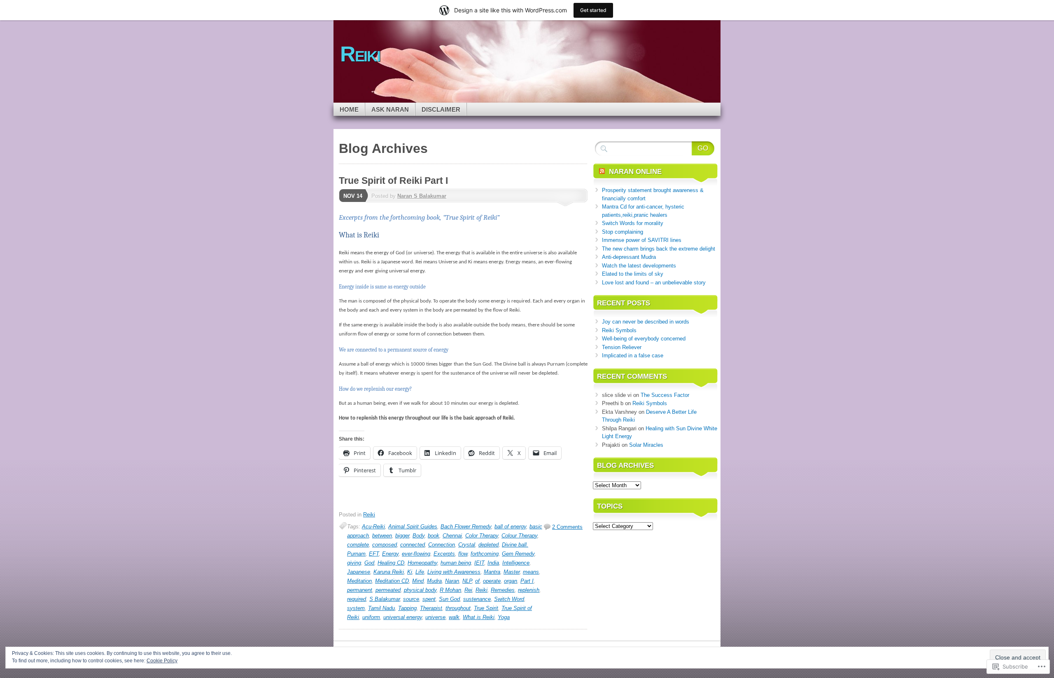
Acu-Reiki (373, 526)
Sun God (449, 599)
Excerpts (444, 554)
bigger (402, 536)
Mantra (492, 572)
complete (358, 545)
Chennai (452, 536)
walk (454, 617)
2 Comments (567, 527)
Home (349, 109)
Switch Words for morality (632, 223)
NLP (467, 581)
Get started (593, 10)
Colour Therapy (519, 536)
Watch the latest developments (639, 266)
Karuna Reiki (388, 572)
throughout (458, 608)
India (493, 563)
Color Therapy (481, 536)
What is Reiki (478, 617)
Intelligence (515, 563)
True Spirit (486, 608)
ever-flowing (416, 554)
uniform (371, 617)
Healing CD (391, 563)
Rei (468, 590)
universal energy (402, 617)
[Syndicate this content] (602, 172)
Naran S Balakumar (421, 196)
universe (435, 617)
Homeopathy (422, 563)
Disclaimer (441, 109)
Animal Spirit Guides (412, 526)
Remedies (503, 590)
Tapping (407, 608)
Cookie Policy (162, 661)
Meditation (359, 581)
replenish (528, 590)
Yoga (504, 617)
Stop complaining (622, 232)
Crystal (466, 545)
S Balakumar (384, 599)
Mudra (434, 581)
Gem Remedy (518, 554)
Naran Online (635, 172)
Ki (409, 572)
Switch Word (509, 599)
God (369, 563)
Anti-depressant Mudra (629, 257)
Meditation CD (392, 581)
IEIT (479, 563)
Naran (452, 581)
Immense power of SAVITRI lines (641, 240)
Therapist (431, 608)
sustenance (477, 599)
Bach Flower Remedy (466, 526)
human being (456, 563)
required (356, 599)
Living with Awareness (453, 572)
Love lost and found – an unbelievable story (654, 282)
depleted (488, 545)
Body (418, 536)
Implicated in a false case (632, 355)
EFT (374, 554)
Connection (441, 545)
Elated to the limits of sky (632, 274)
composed (384, 545)
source (411, 599)
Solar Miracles (646, 445)
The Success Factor (665, 395)
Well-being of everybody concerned (644, 338)
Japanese (358, 572)
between (382, 536)
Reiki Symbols (619, 330)
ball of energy (510, 526)
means (531, 572)
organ (510, 581)
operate (492, 581)
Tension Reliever (621, 347)
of (477, 581)
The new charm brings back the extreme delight (658, 249)
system (356, 608)
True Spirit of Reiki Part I (393, 180)
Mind (418, 581)
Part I (527, 581)
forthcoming (485, 554)
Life (419, 572)
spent (429, 599)
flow (462, 554)
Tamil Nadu (381, 608)
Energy (390, 554)
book (433, 536)
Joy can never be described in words (645, 322)
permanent (359, 590)
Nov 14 (352, 196)
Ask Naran (390, 109)
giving (354, 563)
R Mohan (450, 590)
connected (412, 545)
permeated (388, 590)
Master (512, 572)
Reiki (369, 514)
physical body (420, 590)
